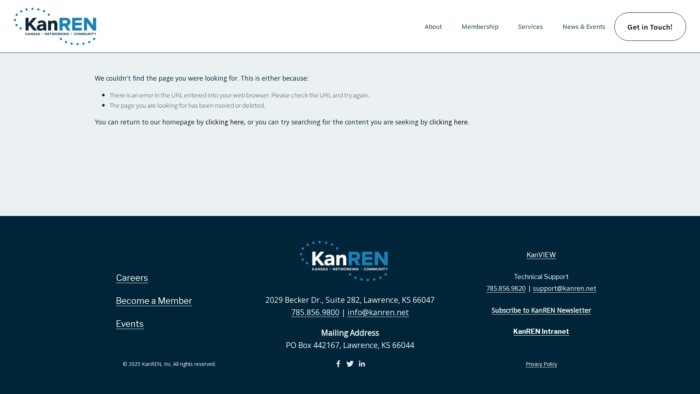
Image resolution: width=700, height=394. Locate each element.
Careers (132, 278)
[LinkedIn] (361, 363)
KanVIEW (541, 255)
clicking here (225, 121)
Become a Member (154, 301)
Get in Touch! (650, 27)
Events (130, 323)
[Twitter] (350, 363)
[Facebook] (338, 363)
